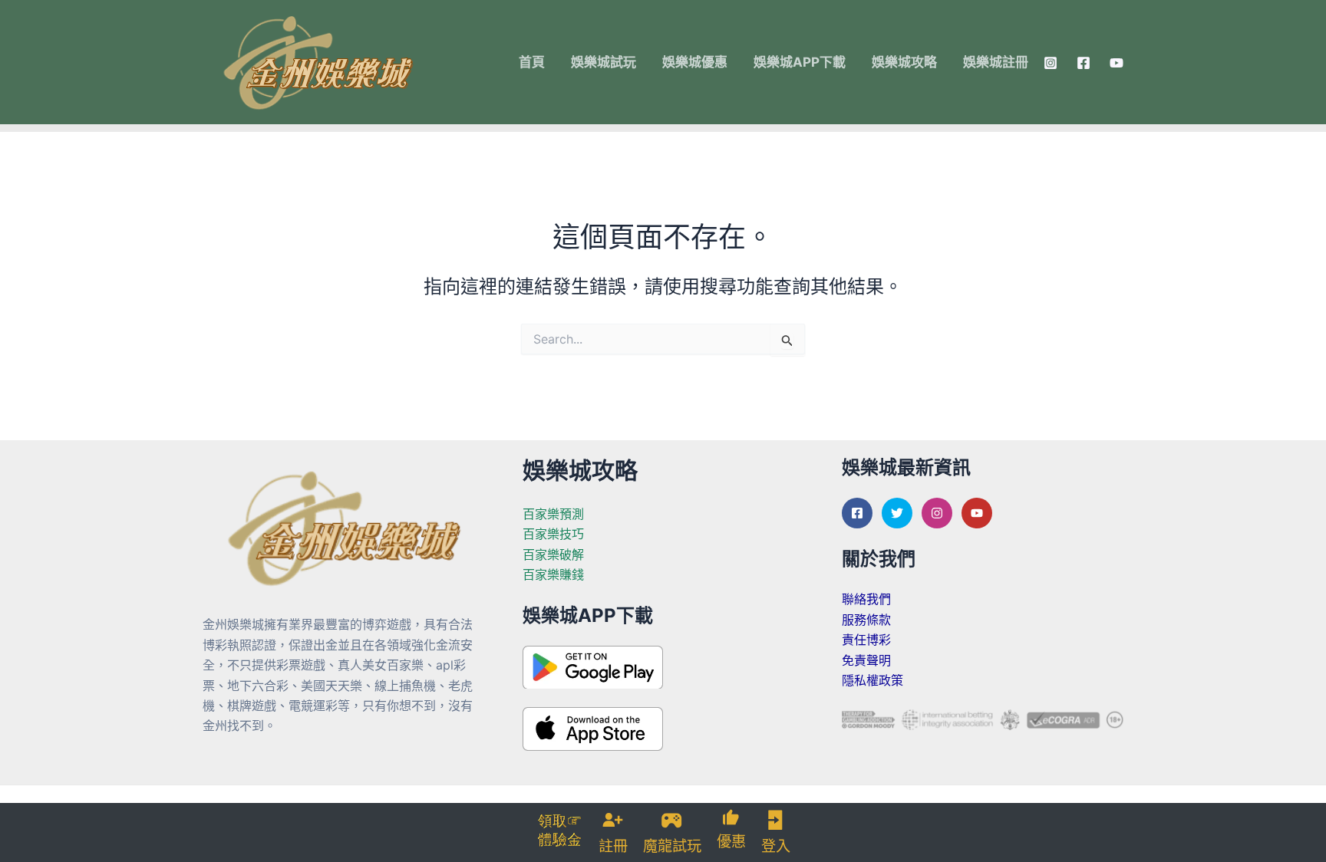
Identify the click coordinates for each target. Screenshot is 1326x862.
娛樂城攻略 (904, 62)
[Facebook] (1083, 63)
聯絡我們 (866, 599)
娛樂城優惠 (694, 62)
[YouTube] (1116, 63)
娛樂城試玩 (603, 62)
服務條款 (866, 619)
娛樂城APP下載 (800, 62)
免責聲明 (866, 660)
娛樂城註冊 (995, 62)
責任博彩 (866, 639)
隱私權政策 (872, 680)
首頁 (532, 62)
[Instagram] (1050, 63)
